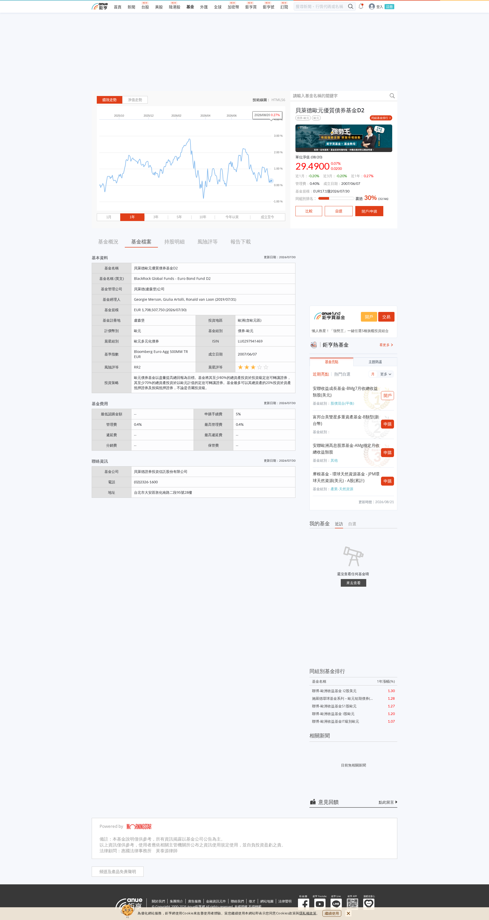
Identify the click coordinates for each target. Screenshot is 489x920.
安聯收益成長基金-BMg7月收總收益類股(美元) (345, 392)
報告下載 (240, 241)
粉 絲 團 (303, 904)
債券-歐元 (303, 118)
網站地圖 (267, 901)
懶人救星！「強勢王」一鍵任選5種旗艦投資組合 (350, 330)
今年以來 (232, 217)
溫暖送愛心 (368, 904)
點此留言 (386, 802)
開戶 (369, 317)
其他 (334, 460)
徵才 (252, 901)
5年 (179, 217)
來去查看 (353, 582)
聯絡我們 (237, 901)
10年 (202, 217)
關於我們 (158, 901)
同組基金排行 (379, 118)
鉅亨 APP (352, 904)
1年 (132, 217)
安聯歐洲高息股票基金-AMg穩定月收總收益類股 (346, 449)
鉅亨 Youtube (319, 904)
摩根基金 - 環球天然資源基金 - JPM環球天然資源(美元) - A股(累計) (346, 477)
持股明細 (174, 241)
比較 (309, 211)
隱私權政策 (308, 913)
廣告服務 (194, 901)
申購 (388, 424)
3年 (155, 217)
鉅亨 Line (336, 904)
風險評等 (207, 241)
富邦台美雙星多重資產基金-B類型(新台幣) (346, 420)
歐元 (316, 118)
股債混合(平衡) (342, 403)
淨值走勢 (135, 100)
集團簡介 (176, 901)
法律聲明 (285, 901)
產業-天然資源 (342, 488)
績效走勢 (109, 100)
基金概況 (108, 241)
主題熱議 (375, 362)
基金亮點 (331, 362)
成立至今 (267, 217)
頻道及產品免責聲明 (117, 872)
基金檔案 (141, 241)
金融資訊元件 (216, 901)
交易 (386, 317)
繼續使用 (332, 913)
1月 (108, 217)
